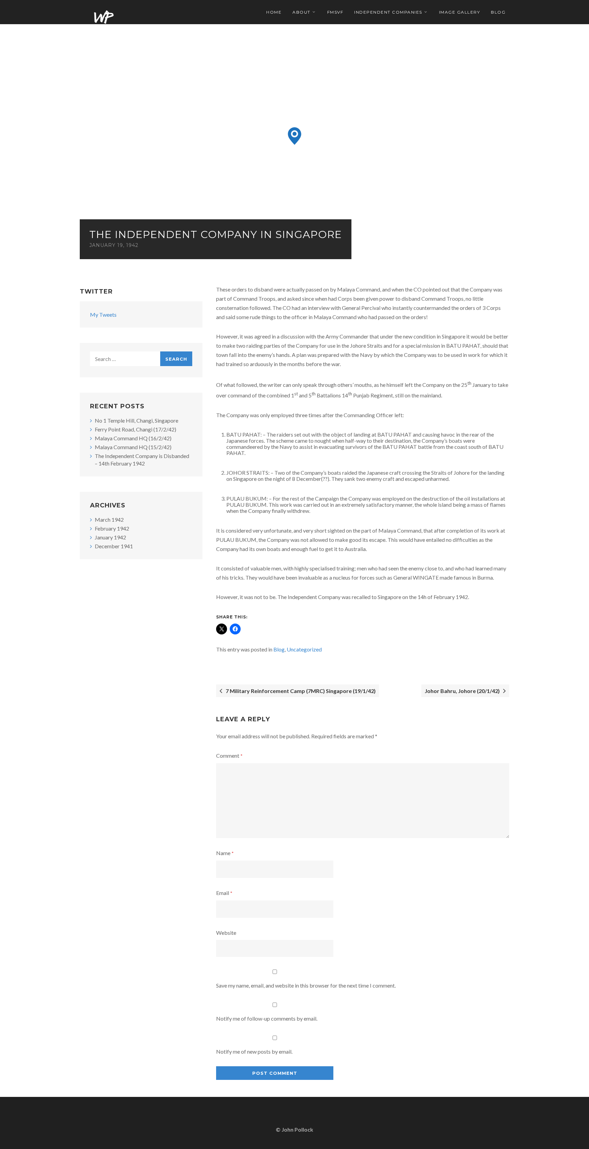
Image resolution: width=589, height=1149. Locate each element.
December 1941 (114, 546)
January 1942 (110, 537)
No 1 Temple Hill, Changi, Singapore (136, 420)
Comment (229, 755)
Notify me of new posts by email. (254, 1051)
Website (226, 932)
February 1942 (112, 528)
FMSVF (335, 12)
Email (224, 893)
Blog (498, 12)
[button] (295, 136)
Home (274, 12)
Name (225, 853)
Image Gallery (459, 12)
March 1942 (109, 519)
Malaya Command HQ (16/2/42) (133, 438)
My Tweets (103, 314)
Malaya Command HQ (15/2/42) (133, 447)
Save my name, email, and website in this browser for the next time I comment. (306, 985)
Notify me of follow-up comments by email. (266, 1018)
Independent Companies (388, 12)
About (301, 12)
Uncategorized (304, 649)
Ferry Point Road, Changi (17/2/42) (135, 429)
